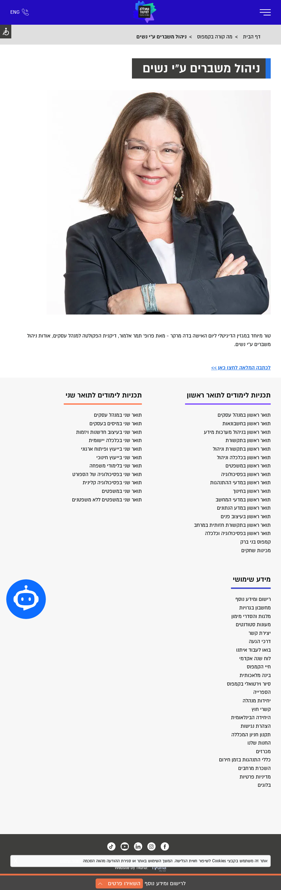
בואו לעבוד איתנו (253, 650)
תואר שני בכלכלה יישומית (115, 440)
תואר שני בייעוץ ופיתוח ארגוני (111, 449)
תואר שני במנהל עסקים (118, 415)
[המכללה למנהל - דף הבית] (144, 12)
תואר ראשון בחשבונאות (246, 423)
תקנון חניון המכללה (251, 735)
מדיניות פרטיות (255, 777)
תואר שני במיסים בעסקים (115, 423)
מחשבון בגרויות (255, 608)
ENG (15, 12)
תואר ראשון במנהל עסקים (244, 415)
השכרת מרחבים (254, 768)
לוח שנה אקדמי (255, 658)
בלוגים (264, 785)
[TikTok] (111, 846)
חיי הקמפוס (259, 667)
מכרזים (263, 751)
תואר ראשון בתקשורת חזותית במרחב (232, 525)
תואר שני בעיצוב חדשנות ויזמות (109, 432)
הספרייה (262, 692)
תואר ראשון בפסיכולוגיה (246, 474)
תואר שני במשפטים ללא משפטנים (107, 500)
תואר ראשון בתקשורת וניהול (242, 449)
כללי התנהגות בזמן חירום (245, 760)
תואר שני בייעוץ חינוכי (119, 457)
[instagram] (151, 846)
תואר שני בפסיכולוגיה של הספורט (107, 474)
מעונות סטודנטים (253, 624)
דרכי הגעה (260, 641)
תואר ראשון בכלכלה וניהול (244, 457)
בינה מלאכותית (255, 675)
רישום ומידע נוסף (253, 599)
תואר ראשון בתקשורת (248, 440)
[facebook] (165, 846)
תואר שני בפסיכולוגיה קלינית (112, 482)
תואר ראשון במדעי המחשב (243, 500)
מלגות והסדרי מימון (251, 616)
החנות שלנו (259, 743)
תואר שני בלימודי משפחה (115, 466)
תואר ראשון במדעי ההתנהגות (240, 482)
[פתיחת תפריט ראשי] (265, 12)
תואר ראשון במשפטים (248, 466)
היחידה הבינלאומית (251, 717)
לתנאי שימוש (71, 861)
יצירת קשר (259, 633)
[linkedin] (138, 846)
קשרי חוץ (261, 709)
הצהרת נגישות (256, 726)
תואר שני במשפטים (122, 491)
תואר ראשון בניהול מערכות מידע (237, 432)
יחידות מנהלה (257, 701)
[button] (26, 599)
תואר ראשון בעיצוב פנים (246, 516)
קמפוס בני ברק (255, 542)
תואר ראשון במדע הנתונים (244, 508)
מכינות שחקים (256, 550)
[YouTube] (125, 846)
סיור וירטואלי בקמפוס (249, 684)
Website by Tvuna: (131, 867)
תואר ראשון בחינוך (252, 491)
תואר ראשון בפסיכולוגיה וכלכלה (238, 533)
